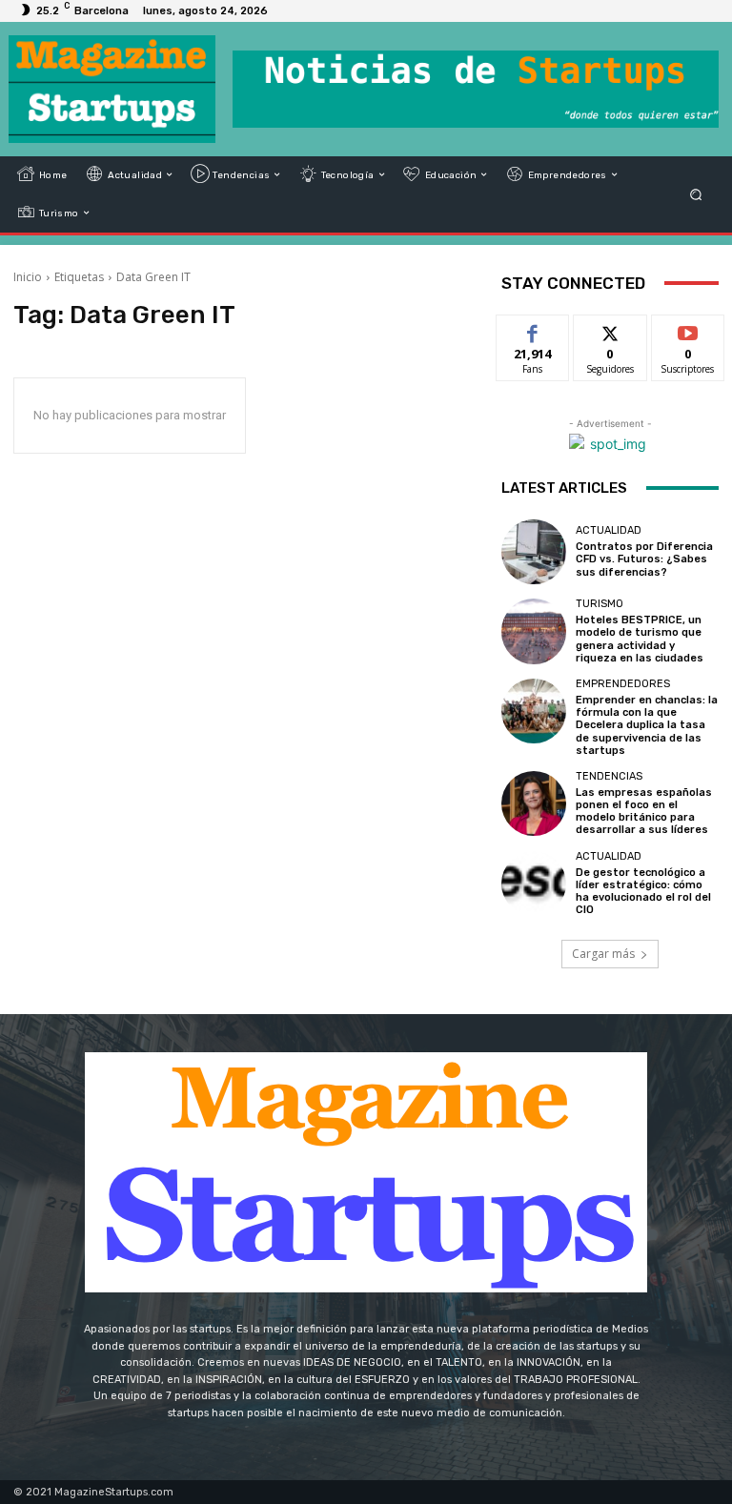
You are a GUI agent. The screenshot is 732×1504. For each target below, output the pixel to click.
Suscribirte (688, 329)
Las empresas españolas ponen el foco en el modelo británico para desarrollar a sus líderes (644, 811)
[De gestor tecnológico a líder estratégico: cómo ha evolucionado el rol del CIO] (533, 883)
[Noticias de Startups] (112, 89)
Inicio (27, 277)
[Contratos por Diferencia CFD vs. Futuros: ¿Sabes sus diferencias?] (533, 551)
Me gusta (533, 329)
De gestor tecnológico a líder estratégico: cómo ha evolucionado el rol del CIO (643, 891)
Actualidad (608, 530)
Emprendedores (623, 684)
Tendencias (609, 776)
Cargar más (603, 953)
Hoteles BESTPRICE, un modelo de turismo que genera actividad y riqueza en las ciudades (639, 639)
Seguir (610, 329)
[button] (696, 194)
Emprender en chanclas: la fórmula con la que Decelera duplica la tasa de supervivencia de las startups (647, 725)
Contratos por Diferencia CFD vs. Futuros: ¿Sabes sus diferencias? (644, 559)
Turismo (599, 604)
